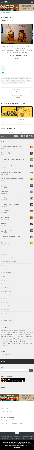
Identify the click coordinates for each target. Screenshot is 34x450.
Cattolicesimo (6, 330)
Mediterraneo (5, 339)
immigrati (9, 334)
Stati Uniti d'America (25, 343)
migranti (11, 339)
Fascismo (12, 332)
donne (27, 78)
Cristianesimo (19, 330)
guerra (4, 334)
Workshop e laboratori (8, 320)
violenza (5, 345)
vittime (8, 345)
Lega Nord (15, 336)
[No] (32, 445)
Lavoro (8, 336)
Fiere (4, 276)
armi (2, 330)
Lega (12, 336)
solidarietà (10, 82)
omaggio (4, 341)
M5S (19, 336)
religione (4, 343)
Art (3, 265)
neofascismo (29, 339)
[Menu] (32, 2)
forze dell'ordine (20, 332)
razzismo (24, 341)
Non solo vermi (6, 291)
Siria (5, 82)
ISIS (30, 78)
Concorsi (5, 269)
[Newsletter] (27, 136)
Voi (3, 317)
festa (16, 332)
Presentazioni (6, 295)
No (18, 447)
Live (4, 284)
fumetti (25, 332)
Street (3, 13)
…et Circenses (20, 119)
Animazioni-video (7, 258)
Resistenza (18, 80)
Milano (16, 338)
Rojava (23, 80)
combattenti (22, 78)
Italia (28, 334)
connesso (10, 132)
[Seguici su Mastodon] (32, 136)
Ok (15, 447)
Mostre (4, 287)
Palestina (9, 341)
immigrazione (17, 334)
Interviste (5, 280)
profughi (18, 341)
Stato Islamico (16, 82)
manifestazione (25, 336)
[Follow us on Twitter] (17, 136)
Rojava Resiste (28, 80)
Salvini (9, 343)
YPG (21, 82)
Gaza (31, 332)
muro (3, 80)
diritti (28, 330)
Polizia (13, 341)
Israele (24, 334)
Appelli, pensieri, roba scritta (9, 261)
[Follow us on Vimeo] (24, 136)
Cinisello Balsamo (14, 78)
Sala (2, 82)
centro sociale (7, 78)
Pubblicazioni (6, 298)
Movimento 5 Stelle (23, 339)
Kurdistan (3, 336)
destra (24, 330)
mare (30, 336)
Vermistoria (5, 306)
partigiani (12, 80)
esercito (3, 332)
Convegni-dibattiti (7, 272)
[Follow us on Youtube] (22, 136)
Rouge (3, 20)
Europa (8, 332)
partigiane (7, 80)
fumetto (28, 332)
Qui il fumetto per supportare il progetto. (17, 55)
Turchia (30, 343)
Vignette (8, 13)
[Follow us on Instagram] (20, 136)
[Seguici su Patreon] (29, 136)
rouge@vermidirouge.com (7, 411)
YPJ (24, 82)
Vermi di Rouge (5, 2)
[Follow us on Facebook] (15, 136)
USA (2, 345)
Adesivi (4, 254)
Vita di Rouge (6, 313)
